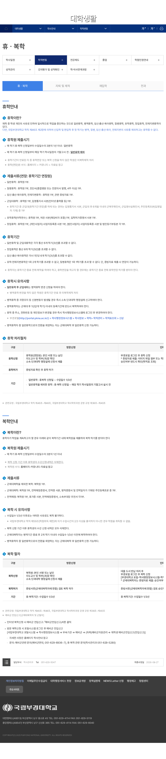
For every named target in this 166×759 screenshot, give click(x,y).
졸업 (104, 60)
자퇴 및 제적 (63, 86)
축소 (152, 28)
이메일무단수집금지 (37, 680)
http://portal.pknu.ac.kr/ (34, 318)
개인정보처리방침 (15, 680)
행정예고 (131, 680)
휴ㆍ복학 (23, 86)
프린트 (161, 28)
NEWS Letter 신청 (113, 680)
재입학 (103, 86)
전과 (143, 86)
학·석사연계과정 (78, 69)
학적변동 (84, 28)
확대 (143, 28)
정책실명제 (94, 680)
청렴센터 (143, 680)
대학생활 (19, 28)
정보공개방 (80, 680)
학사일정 (10, 60)
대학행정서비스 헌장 (60, 680)
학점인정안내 (141, 60)
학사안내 (51, 28)
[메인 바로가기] (21, 7)
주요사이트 (14, 689)
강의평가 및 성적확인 (48, 69)
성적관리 (10, 69)
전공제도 (74, 60)
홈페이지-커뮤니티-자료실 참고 (37, 466)
